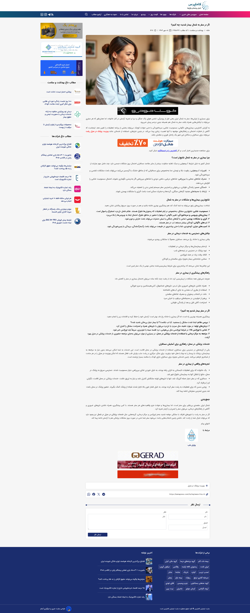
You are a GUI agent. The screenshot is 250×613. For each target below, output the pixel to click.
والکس (175, 566)
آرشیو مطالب (96, 14)
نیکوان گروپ (165, 566)
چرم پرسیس (182, 583)
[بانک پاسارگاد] (77, 210)
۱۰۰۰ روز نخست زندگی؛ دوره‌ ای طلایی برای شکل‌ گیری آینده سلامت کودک (57, 102)
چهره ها (163, 14)
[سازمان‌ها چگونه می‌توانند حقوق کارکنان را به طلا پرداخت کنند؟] (149, 579)
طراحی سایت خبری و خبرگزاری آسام (52, 608)
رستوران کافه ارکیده (189, 566)
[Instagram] (45, 14)
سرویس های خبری (189, 14)
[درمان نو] (77, 114)
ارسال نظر (97, 534)
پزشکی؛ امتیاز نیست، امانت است (58, 91)
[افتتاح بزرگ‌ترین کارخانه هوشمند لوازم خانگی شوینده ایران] (149, 561)
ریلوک (188, 577)
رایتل (170, 577)
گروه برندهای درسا (187, 561)
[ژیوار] (77, 92)
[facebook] (93, 494)
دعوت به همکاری (110, 14)
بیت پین (169, 588)
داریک (185, 572)
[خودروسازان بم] (77, 221)
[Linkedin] (41, 14)
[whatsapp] (88, 494)
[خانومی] (77, 189)
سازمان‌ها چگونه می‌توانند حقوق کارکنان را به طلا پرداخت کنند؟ (56, 167)
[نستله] (77, 102)
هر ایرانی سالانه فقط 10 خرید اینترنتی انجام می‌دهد (57, 200)
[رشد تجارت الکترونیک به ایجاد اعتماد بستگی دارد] (149, 597)
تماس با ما (124, 14)
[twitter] (98, 494)
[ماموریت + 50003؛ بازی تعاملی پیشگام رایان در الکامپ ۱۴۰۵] (149, 570)
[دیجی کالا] (77, 200)
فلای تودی (170, 583)
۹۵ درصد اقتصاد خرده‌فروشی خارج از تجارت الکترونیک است (57, 178)
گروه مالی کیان (171, 561)
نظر (165, 512)
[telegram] (103, 494)
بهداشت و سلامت (196, 30)
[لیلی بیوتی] (77, 126)
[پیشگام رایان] (77, 156)
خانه (208, 30)
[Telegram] (49, 14)
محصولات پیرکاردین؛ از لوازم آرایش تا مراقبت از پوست (57, 126)
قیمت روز (154, 14)
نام (206, 512)
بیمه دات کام (203, 561)
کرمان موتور (190, 588)
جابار (170, 572)
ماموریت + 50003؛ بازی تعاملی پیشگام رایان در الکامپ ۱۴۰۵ (56, 156)
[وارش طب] (191, 435)
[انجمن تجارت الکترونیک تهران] (77, 178)
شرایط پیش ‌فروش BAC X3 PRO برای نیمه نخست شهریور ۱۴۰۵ (56, 221)
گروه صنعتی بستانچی (199, 583)
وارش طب (192, 445)
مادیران (179, 588)
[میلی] (77, 167)
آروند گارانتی (203, 588)
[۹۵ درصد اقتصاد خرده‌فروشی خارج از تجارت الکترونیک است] (149, 588)
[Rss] (52, 14)
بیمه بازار (178, 577)
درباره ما (135, 14)
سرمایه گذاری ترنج (201, 577)
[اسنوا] (77, 145)
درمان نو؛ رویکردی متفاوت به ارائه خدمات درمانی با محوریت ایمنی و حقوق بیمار (58, 114)
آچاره (194, 572)
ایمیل (206, 522)
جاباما (177, 572)
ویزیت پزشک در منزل (196, 485)
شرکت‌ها (173, 14)
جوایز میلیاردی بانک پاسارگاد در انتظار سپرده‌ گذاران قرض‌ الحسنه (57, 210)
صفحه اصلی (203, 14)
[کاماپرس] (198, 6)
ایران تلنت (204, 566)
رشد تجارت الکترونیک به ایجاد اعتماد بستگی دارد (57, 189)
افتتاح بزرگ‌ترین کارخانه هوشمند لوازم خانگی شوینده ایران (56, 145)
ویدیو (143, 14)
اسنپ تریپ (203, 572)
